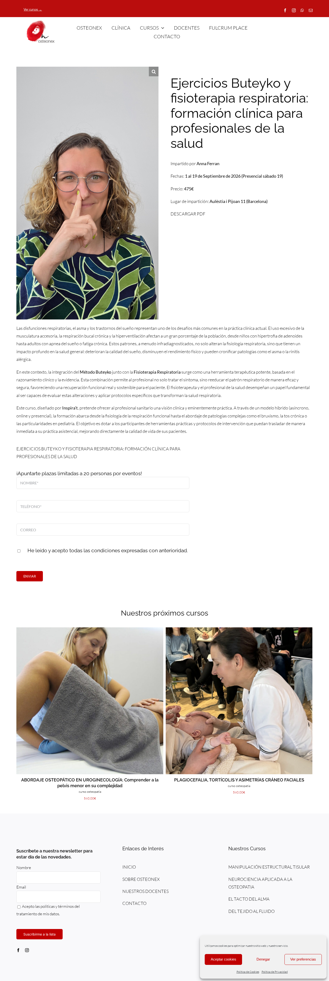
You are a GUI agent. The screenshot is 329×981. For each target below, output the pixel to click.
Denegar (263, 959)
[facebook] (285, 10)
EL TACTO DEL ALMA (249, 899)
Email (21, 887)
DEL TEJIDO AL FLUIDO (251, 911)
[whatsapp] (302, 10)
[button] (153, 71)
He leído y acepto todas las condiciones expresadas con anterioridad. (107, 550)
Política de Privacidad (275, 972)
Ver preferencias (303, 959)
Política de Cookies (248, 972)
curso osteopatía (90, 791)
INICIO (129, 867)
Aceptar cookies (223, 959)
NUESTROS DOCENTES (145, 891)
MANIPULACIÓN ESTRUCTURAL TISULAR (269, 867)
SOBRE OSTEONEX (141, 879)
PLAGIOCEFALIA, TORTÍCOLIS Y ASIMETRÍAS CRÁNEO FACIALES (239, 779)
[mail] (311, 10)
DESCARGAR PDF (188, 213)
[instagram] (294, 10)
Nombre (23, 867)
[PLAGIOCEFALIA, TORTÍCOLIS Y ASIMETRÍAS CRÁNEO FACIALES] (239, 630)
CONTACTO (134, 903)
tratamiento (26, 913)
